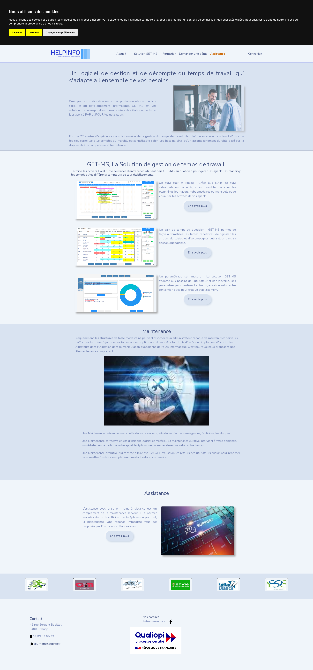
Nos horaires (150, 617)
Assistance (217, 54)
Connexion (255, 54)
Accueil (121, 54)
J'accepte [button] (17, 32)
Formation (169, 54)
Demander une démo (193, 54)
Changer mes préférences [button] (60, 32)
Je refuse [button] (34, 32)
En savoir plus (197, 206)
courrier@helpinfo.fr (47, 644)
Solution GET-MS (145, 54)
